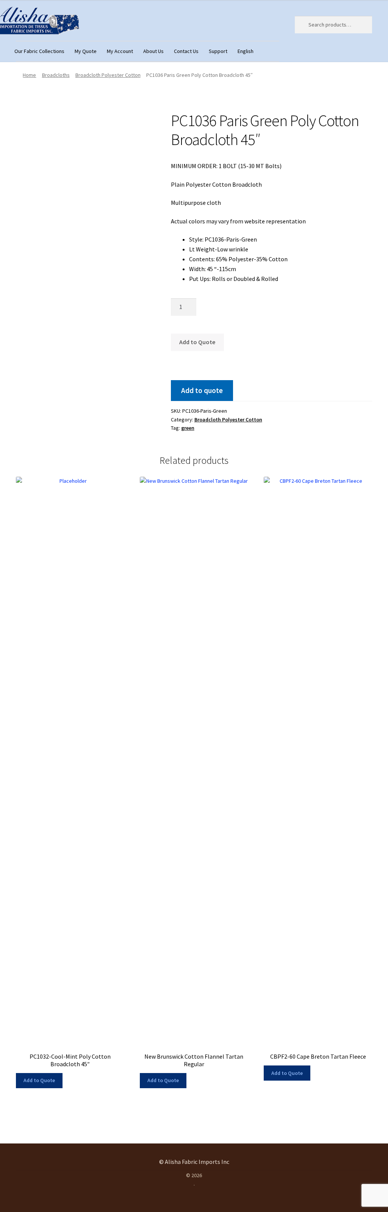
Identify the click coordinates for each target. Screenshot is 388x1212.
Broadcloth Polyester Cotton (108, 75)
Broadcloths (56, 75)
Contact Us (186, 51)
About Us (153, 51)
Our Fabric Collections (39, 51)
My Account (120, 51)
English (245, 51)
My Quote (86, 51)
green (187, 427)
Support (218, 51)
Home (29, 75)
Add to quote (202, 390)
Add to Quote (197, 342)
